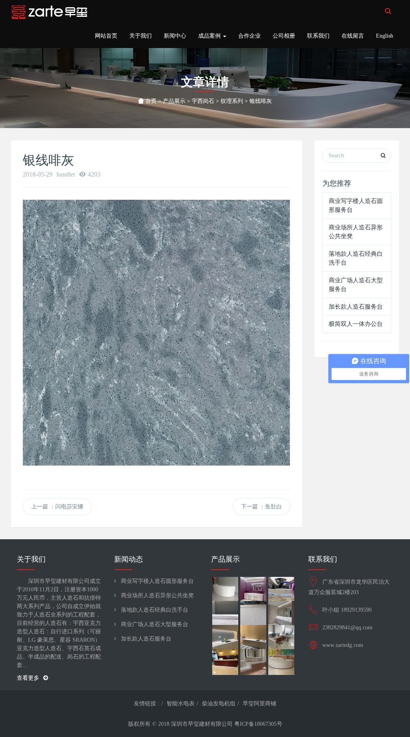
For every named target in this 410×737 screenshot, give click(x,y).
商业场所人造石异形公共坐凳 (157, 595)
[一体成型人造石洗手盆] (253, 661)
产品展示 (174, 101)
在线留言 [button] (353, 36)
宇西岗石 (203, 101)
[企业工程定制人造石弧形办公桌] (281, 637)
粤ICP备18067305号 (258, 724)
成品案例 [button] (210, 36)
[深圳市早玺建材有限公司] (49, 12)
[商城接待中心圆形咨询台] (281, 661)
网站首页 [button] (106, 36)
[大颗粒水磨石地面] (253, 613)
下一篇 (261, 507)
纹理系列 (232, 101)
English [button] (384, 36)
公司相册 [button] (284, 36)
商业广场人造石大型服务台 (154, 624)
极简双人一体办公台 (356, 324)
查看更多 (28, 678)
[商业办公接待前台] (225, 661)
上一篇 (57, 507)
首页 (150, 101)
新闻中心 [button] (175, 36)
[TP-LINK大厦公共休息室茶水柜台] (253, 637)
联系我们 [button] (318, 36)
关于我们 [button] (140, 36)
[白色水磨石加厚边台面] (225, 637)
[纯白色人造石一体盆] (281, 613)
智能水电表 (181, 704)
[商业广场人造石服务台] (281, 589)
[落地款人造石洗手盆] (253, 589)
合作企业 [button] (249, 36)
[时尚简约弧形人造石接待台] (225, 589)
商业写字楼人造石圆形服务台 (157, 581)
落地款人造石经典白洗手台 (154, 610)
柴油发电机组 (218, 704)
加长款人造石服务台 (356, 306)
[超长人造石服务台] (225, 613)
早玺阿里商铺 (259, 704)
